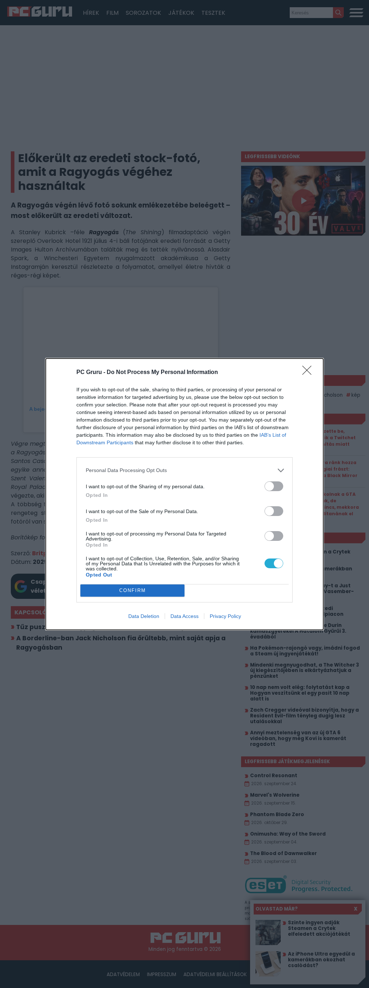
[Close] (309, 372)
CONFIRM (132, 590)
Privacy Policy (225, 616)
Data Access (184, 616)
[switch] (273, 486)
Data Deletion (143, 616)
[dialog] (184, 494)
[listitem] (184, 470)
